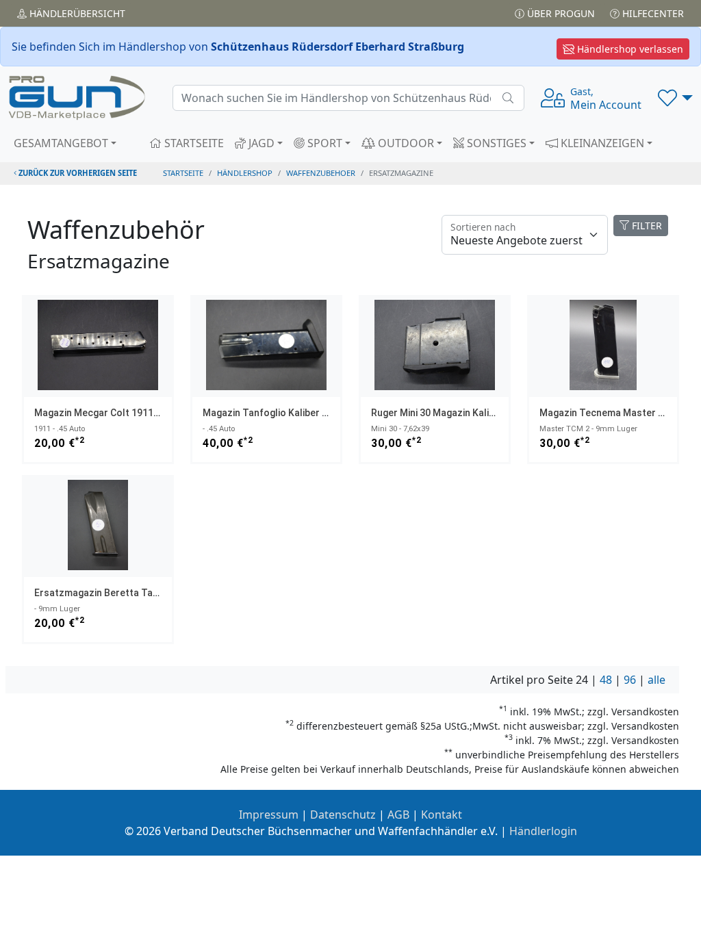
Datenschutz (343, 814)
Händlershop (244, 173)
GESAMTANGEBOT (61, 143)
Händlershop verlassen (628, 48)
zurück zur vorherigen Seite (76, 173)
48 (606, 679)
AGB (398, 814)
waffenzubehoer (320, 173)
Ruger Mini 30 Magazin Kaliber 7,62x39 (455, 412)
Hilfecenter (652, 13)
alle (656, 679)
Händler (76, 13)
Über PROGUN (559, 13)
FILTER (645, 225)
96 (630, 679)
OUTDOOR (404, 143)
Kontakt (441, 814)
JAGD (260, 143)
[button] (675, 98)
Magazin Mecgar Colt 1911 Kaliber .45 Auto (130, 412)
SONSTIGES (495, 143)
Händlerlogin (543, 830)
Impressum (268, 814)
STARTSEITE (193, 143)
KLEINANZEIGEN (601, 143)
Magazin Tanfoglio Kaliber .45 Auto (281, 412)
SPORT (323, 143)
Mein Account (605, 98)
